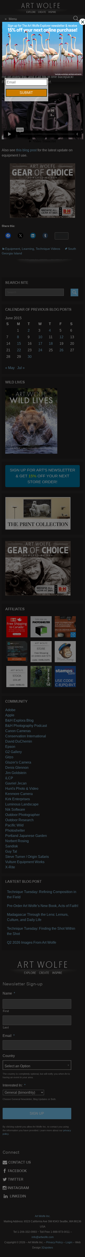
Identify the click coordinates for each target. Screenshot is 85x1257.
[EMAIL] (42, 49)
